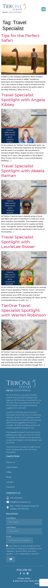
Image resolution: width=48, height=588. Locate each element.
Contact (10, 482)
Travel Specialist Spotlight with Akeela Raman (22, 171)
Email (8, 536)
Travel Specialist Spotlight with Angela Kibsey (23, 100)
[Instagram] (24, 573)
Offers (9, 472)
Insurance (10, 487)
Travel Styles (11, 467)
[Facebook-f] (20, 573)
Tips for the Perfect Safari (20, 38)
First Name (11, 518)
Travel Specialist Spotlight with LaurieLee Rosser (18, 242)
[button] (43, 9)
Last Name (11, 527)
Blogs (8, 477)
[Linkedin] (27, 573)
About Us (10, 462)
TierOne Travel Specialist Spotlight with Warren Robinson (23, 310)
